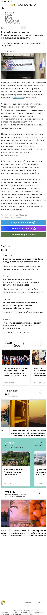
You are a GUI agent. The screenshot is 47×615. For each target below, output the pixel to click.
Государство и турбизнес (11, 217)
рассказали (18, 98)
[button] (36, 343)
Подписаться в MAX (21, 228)
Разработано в (25, 611)
